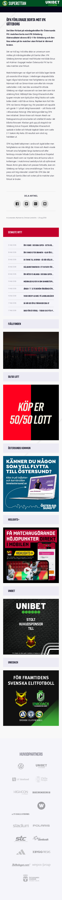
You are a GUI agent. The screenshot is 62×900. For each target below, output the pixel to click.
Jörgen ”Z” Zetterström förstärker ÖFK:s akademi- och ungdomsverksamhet (39, 288)
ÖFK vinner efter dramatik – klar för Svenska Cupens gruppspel (39, 252)
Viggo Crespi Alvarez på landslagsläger (39, 296)
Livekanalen (12, 218)
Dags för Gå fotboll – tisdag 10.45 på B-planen (39, 310)
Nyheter (19, 218)
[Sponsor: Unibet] (53, 3)
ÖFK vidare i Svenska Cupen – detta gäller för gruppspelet (39, 245)
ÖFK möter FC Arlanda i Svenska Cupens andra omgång (39, 274)
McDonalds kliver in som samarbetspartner (39, 281)
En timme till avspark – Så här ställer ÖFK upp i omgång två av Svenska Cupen (39, 259)
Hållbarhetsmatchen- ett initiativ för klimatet (39, 267)
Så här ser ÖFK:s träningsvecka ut (36, 303)
